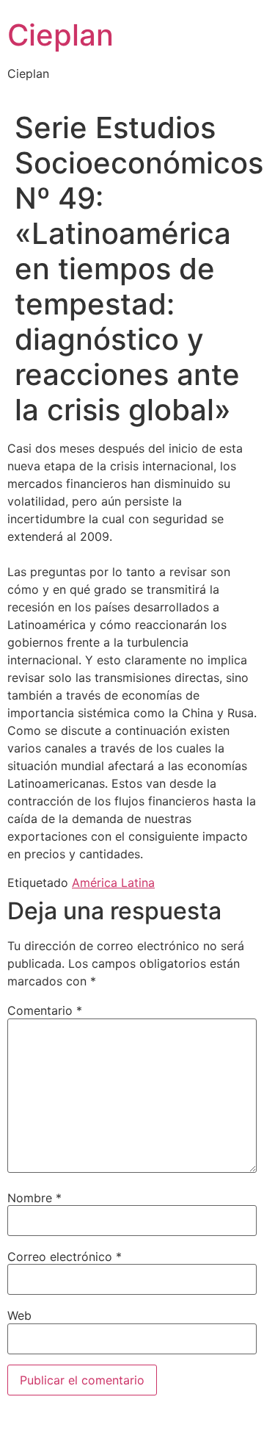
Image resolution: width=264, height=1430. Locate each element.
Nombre (34, 1198)
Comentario (44, 1010)
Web (19, 1315)
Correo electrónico (64, 1256)
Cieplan (60, 35)
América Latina (113, 882)
